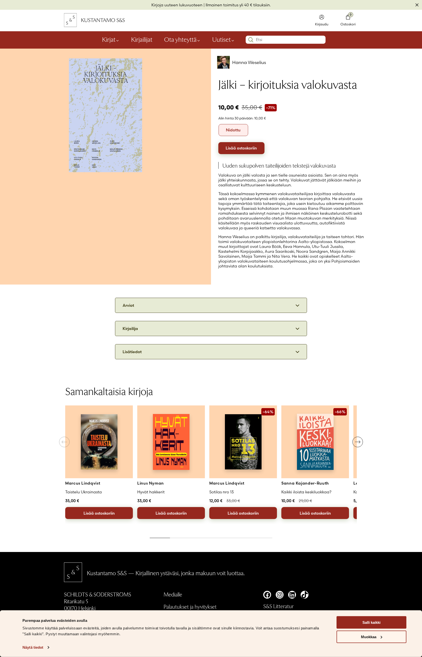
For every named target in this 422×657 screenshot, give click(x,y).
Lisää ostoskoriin (241, 148)
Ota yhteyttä (180, 39)
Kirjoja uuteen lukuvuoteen (176, 4)
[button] (357, 442)
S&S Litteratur (278, 606)
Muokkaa (368, 637)
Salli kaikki (371, 622)
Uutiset (221, 39)
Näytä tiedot (32, 647)
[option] (233, 130)
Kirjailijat (141, 39)
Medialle (173, 594)
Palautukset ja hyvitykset (190, 606)
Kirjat (109, 39)
